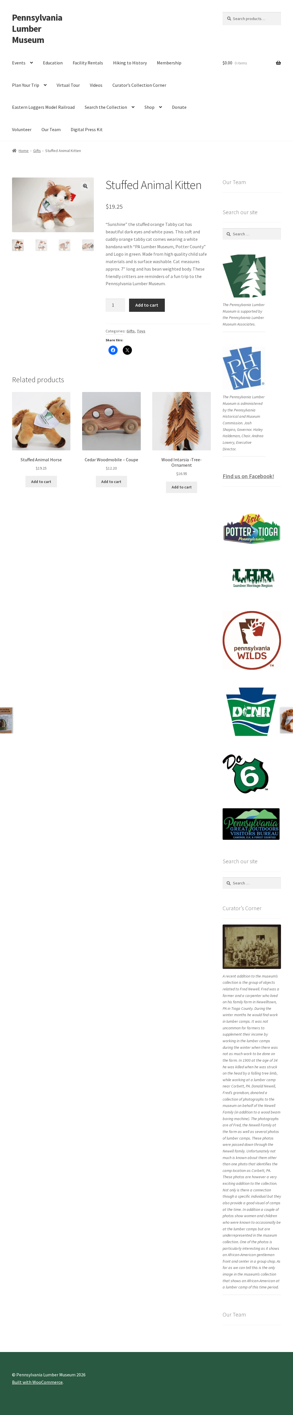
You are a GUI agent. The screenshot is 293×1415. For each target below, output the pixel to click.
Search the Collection (106, 107)
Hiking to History (130, 63)
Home (24, 150)
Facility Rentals (88, 63)
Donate (179, 107)
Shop (149, 107)
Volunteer (21, 129)
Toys (141, 331)
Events (18, 63)
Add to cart (146, 305)
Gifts (37, 150)
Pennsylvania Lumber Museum (37, 29)
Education (53, 63)
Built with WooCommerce (37, 1382)
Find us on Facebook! (248, 476)
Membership (169, 63)
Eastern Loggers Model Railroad (43, 107)
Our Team (51, 129)
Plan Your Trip (25, 85)
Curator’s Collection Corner (139, 85)
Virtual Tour (68, 85)
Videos (96, 85)
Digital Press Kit (87, 129)
